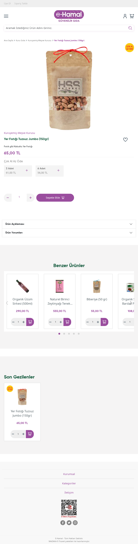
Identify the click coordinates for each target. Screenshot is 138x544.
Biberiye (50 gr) (97, 299)
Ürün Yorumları (13, 232)
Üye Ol (7, 3)
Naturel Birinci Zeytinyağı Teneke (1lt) (60, 301)
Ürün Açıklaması (14, 224)
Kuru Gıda (20, 40)
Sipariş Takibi (20, 3)
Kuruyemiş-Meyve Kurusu (39, 40)
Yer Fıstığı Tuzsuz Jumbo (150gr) (69, 40)
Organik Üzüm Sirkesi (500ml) (23, 301)
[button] (59, 334)
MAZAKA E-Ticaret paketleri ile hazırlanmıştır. (69, 541)
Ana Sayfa (8, 40)
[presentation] (7, 303)
